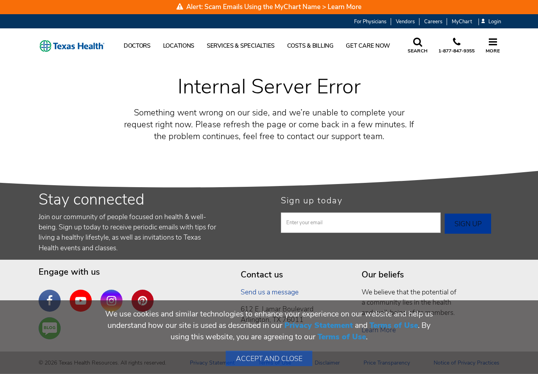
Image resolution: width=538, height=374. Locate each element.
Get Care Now (368, 46)
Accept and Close (269, 358)
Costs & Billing (310, 46)
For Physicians (370, 21)
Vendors (405, 21)
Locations (179, 46)
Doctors (137, 46)
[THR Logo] (72, 46)
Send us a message (270, 292)
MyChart (462, 21)
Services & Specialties (241, 46)
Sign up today (312, 201)
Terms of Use (393, 325)
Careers (433, 21)
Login (494, 22)
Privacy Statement (318, 325)
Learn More (345, 6)
